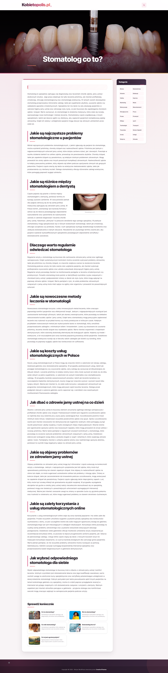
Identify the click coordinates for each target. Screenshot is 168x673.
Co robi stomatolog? (48, 625)
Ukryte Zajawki (137, 130)
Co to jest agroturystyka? (50, 637)
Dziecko (122, 93)
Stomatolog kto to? (89, 625)
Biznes (122, 89)
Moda (134, 102)
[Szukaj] (144, 5)
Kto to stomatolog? (88, 612)
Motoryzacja (123, 107)
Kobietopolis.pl (36, 5)
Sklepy (122, 121)
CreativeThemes (101, 669)
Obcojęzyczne (124, 111)
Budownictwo (137, 89)
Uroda (122, 134)
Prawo (122, 116)
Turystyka (123, 130)
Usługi (134, 134)
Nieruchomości (137, 107)
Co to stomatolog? (47, 612)
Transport (136, 125)
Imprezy (135, 98)
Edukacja (135, 93)
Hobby (122, 98)
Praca (134, 111)
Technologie (123, 125)
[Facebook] (9, 662)
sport (134, 121)
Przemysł (135, 116)
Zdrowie (135, 139)
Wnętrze (122, 139)
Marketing (123, 102)
